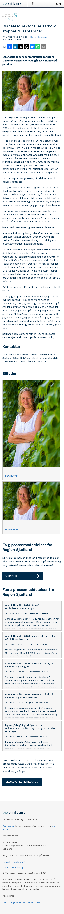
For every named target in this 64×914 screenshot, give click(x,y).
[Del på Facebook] (9, 47)
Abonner (11, 575)
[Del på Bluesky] (32, 47)
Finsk (37, 902)
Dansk (5, 902)
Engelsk (14, 902)
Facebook (17, 862)
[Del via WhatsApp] (37, 47)
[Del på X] (20, 47)
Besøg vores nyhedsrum (22, 781)
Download (11, 476)
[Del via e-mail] (43, 47)
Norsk (22, 902)
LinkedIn (6, 862)
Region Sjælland (38, 37)
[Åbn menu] (33, 3)
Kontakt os (8, 826)
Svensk (29, 902)
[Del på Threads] (26, 47)
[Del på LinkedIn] (15, 47)
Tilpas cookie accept (13, 867)
